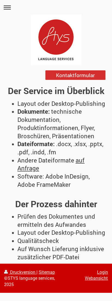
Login (102, 272)
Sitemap (47, 272)
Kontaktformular (75, 75)
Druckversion (22, 272)
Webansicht (96, 278)
